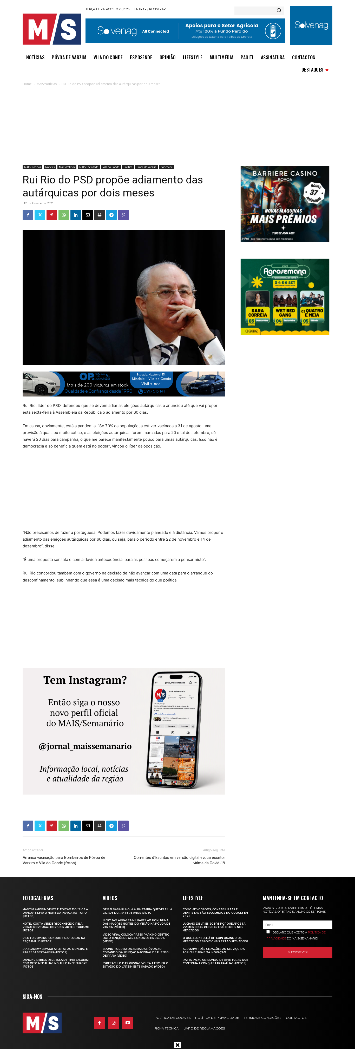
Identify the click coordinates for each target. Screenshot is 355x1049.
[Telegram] (111, 215)
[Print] (99, 215)
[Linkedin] (75, 215)
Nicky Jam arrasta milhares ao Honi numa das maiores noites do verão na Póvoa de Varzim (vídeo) (136, 924)
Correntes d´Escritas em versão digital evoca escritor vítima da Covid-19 (179, 860)
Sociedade (167, 167)
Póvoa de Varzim (146, 167)
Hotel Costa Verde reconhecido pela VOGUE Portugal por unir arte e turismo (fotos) (56, 927)
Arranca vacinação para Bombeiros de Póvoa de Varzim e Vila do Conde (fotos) (64, 860)
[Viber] (123, 215)
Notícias (50, 167)
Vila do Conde (111, 167)
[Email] (87, 215)
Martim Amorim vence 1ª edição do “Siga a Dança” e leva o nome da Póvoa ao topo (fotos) (55, 913)
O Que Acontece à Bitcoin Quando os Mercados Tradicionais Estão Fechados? (215, 939)
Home (27, 84)
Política (128, 167)
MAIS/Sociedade (88, 167)
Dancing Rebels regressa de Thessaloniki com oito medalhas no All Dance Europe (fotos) (56, 963)
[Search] (279, 11)
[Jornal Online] (51, 29)
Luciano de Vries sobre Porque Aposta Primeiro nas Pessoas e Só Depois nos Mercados (214, 927)
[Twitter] (40, 215)
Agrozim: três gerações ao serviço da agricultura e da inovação (214, 950)
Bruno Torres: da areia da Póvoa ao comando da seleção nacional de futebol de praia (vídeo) (136, 952)
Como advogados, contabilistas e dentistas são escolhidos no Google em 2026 (215, 913)
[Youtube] (127, 1023)
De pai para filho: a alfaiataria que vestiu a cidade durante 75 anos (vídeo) (137, 911)
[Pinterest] (52, 215)
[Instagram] (113, 1023)
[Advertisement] (177, 125)
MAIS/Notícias (47, 84)
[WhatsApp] (63, 215)
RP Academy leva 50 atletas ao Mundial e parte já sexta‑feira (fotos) (55, 950)
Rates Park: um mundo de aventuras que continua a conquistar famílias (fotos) (215, 961)
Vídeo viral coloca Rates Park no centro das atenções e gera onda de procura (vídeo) (136, 938)
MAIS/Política (67, 167)
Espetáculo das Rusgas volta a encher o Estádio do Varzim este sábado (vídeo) (135, 965)
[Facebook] (28, 215)
